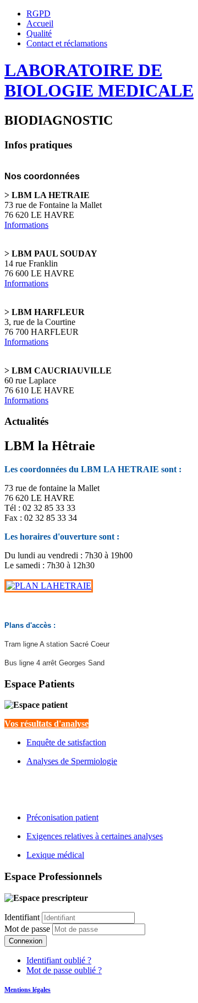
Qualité (39, 33)
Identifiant (22, 917)
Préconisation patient (62, 817)
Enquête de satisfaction (66, 742)
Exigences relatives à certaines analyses (94, 836)
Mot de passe (28, 928)
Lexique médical (55, 855)
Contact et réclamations (66, 43)
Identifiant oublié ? (58, 960)
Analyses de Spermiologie (71, 761)
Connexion (25, 941)
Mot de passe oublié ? (64, 970)
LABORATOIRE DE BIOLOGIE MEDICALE (99, 80)
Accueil (39, 23)
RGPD (38, 13)
